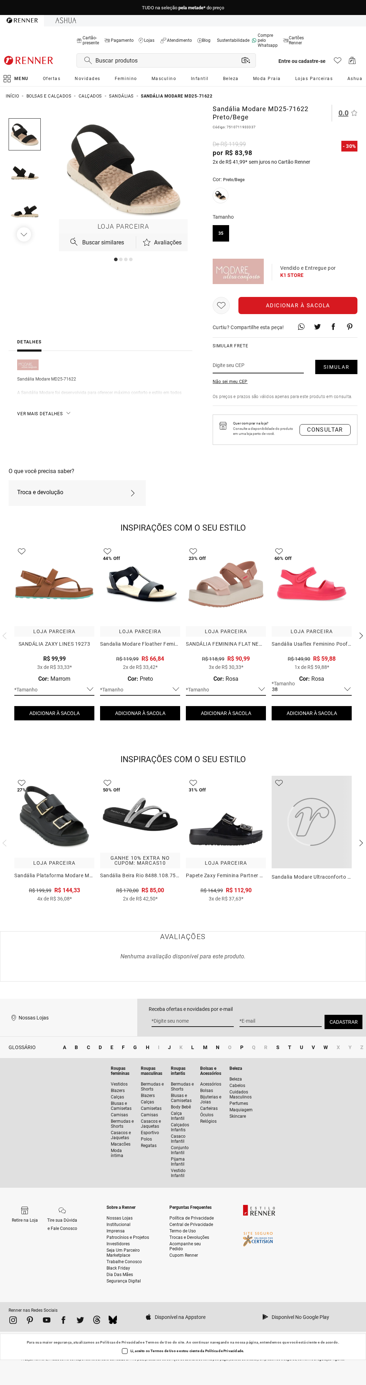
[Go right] (24, 234)
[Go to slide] (116, 259)
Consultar (325, 429)
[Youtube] (46, 1321)
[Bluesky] (113, 1321)
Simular (336, 367)
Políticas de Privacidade (121, 1342)
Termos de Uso (158, 1342)
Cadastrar (344, 1022)
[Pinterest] (29, 1321)
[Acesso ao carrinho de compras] (352, 62)
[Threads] (97, 1321)
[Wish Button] (221, 305)
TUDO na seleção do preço (183, 7)
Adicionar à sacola (298, 305)
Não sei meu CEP (230, 381)
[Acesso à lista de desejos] (337, 62)
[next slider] (3, 635)
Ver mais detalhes (40, 413)
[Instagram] (13, 1321)
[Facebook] (63, 1321)
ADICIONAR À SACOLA (54, 713)
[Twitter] (80, 1321)
